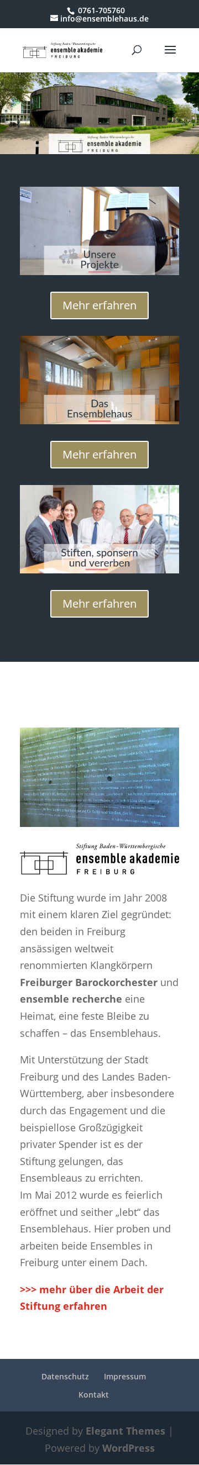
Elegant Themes (125, 1430)
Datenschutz (65, 1376)
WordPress (128, 1448)
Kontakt (93, 1394)
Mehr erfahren (99, 305)
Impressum (125, 1376)
